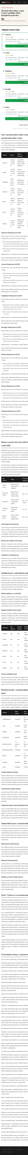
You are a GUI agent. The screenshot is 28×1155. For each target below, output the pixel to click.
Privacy (19, 2)
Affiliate (20, 1149)
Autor (14, 2)
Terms (24, 2)
